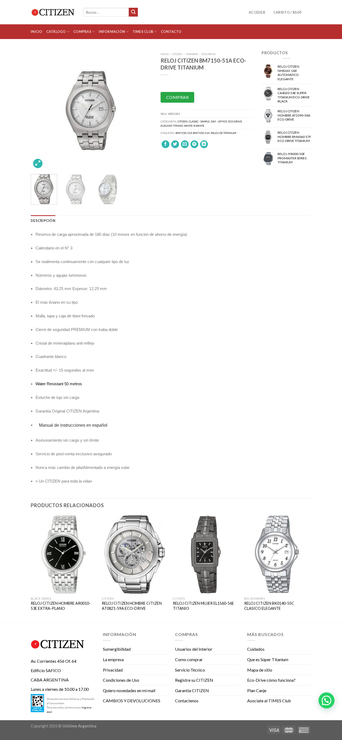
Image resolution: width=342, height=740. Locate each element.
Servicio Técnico (190, 669)
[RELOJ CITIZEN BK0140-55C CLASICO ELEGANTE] (277, 554)
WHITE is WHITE (194, 125)
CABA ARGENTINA (50, 679)
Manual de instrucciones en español (73, 425)
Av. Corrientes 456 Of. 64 (53, 661)
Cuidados (256, 649)
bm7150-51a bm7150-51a (193, 132)
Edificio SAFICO (46, 670)
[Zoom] (38, 163)
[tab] (43, 220)
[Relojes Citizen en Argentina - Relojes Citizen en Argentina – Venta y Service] (53, 12)
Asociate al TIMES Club (269, 700)
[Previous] (40, 110)
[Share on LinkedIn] (204, 144)
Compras (82, 31)
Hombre (192, 54)
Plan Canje (256, 690)
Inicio (36, 31)
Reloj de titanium (223, 132)
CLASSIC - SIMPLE (199, 121)
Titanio (178, 125)
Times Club (143, 31)
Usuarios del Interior (193, 649)
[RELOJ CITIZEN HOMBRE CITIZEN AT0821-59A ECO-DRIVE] (135, 554)
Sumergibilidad (117, 649)
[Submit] (133, 12)
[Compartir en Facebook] (165, 144)
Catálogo (56, 31)
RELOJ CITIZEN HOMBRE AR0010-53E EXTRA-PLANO (61, 606)
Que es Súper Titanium (267, 659)
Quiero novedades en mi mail (129, 690)
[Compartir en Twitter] (175, 144)
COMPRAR (177, 97)
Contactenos (187, 700)
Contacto (171, 31)
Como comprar (189, 659)
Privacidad (113, 669)
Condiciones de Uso (121, 680)
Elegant (166, 125)
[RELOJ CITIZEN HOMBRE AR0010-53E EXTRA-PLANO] (64, 554)
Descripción (43, 220)
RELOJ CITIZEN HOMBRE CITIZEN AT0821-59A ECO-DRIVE (132, 606)
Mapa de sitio (259, 669)
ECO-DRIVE (209, 54)
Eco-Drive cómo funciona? (271, 680)
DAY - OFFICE (219, 121)
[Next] (143, 110)
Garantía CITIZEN (192, 690)
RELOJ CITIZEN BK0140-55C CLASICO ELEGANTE (269, 606)
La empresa (113, 659)
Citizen (177, 54)
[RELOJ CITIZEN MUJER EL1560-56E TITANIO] (206, 554)
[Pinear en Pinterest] (194, 144)
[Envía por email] (184, 144)
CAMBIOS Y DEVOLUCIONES (131, 700)
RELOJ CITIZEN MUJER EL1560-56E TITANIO (203, 606)
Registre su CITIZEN (194, 680)
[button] (326, 700)
